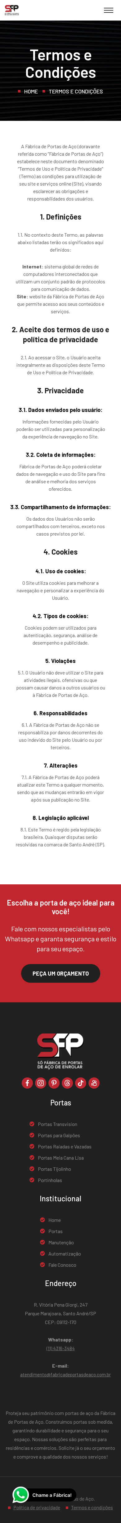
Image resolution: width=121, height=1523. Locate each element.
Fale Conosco (62, 1265)
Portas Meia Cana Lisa (61, 1158)
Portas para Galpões (59, 1135)
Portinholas (50, 1180)
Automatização (64, 1253)
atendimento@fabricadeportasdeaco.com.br (65, 1374)
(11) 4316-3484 (61, 1348)
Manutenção (61, 1242)
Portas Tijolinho (54, 1169)
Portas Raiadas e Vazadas (65, 1146)
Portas (55, 1231)
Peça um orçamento (61, 973)
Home (31, 91)
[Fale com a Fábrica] (44, 1494)
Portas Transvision (57, 1124)
